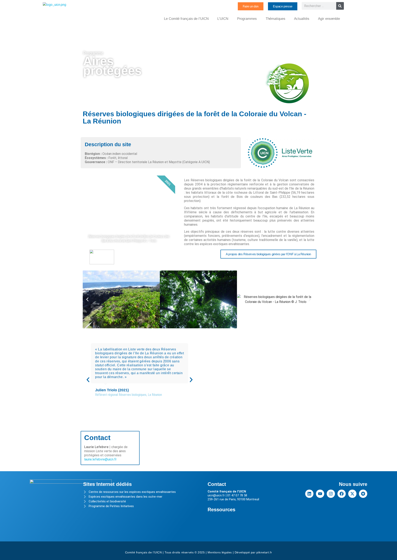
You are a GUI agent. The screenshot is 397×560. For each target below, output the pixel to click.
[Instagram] (331, 494)
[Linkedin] (309, 494)
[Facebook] (341, 494)
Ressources (221, 509)
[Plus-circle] (363, 494)
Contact (217, 484)
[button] (87, 299)
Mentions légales (220, 552)
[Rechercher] (340, 6)
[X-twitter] (352, 494)
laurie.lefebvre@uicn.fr (100, 459)
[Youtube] (320, 494)
